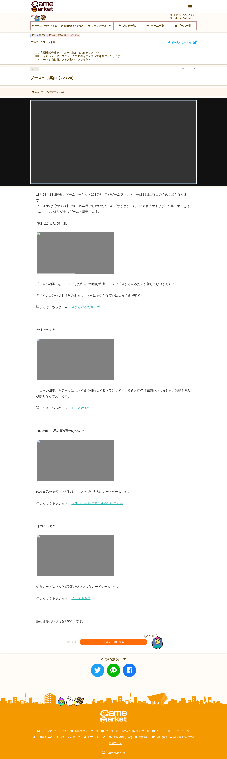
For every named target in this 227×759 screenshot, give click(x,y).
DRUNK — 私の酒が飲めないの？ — (97, 503)
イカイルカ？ (80, 598)
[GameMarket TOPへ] (113, 716)
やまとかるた (80, 408)
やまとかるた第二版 (85, 307)
